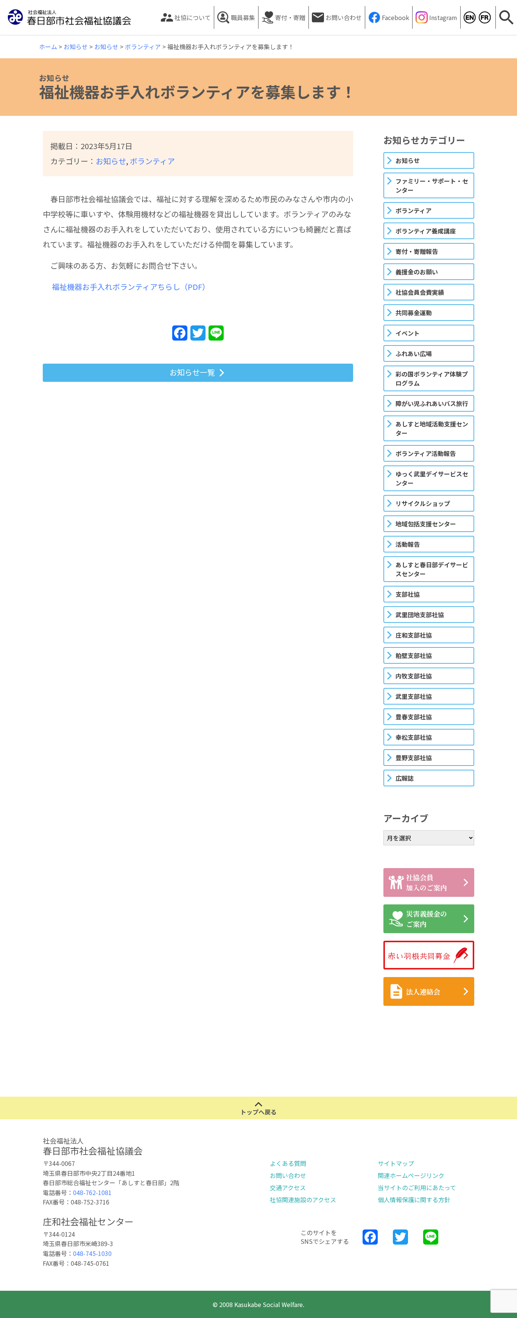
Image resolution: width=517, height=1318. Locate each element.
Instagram (443, 17)
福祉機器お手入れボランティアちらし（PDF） (131, 286)
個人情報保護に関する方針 (414, 1199)
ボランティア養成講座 (426, 230)
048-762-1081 (92, 1192)
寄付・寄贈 (290, 17)
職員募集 (243, 17)
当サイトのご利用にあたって (417, 1187)
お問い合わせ (343, 17)
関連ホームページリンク (411, 1175)
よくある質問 (288, 1163)
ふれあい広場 (414, 353)
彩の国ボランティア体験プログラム (432, 378)
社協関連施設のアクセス (303, 1199)
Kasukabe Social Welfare (469, 17)
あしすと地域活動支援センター (432, 428)
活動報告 (408, 544)
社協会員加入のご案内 (426, 882)
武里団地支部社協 (420, 614)
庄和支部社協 (414, 635)
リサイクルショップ (423, 503)
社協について (192, 17)
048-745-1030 (92, 1253)
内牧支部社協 (414, 675)
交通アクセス (288, 1187)
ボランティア (152, 161)
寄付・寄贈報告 (417, 251)
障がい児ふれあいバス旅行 (432, 403)
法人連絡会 (423, 991)
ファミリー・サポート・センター (432, 185)
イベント (408, 333)
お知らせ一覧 (192, 372)
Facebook (395, 17)
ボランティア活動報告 (426, 453)
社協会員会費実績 (420, 292)
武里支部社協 (414, 696)
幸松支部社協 (414, 737)
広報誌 (405, 778)
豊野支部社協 (414, 757)
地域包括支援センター (426, 523)
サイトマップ (396, 1163)
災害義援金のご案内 (426, 919)
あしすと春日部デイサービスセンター (432, 569)
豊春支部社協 (414, 716)
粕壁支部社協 (414, 655)
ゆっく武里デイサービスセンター (432, 478)
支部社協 (408, 594)
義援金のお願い (417, 271)
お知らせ (111, 161)
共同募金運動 (414, 312)
